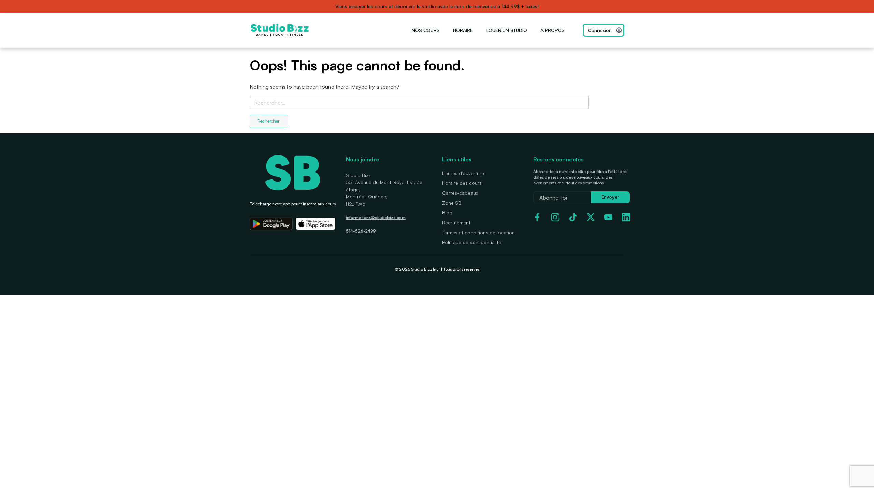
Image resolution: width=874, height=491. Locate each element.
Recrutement (456, 222)
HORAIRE (463, 30)
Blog (447, 212)
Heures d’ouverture (463, 173)
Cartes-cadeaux (460, 193)
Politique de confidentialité (471, 242)
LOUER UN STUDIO (506, 30)
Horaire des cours (462, 183)
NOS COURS (426, 30)
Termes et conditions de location (478, 232)
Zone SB (451, 203)
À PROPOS (552, 30)
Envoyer (610, 197)
